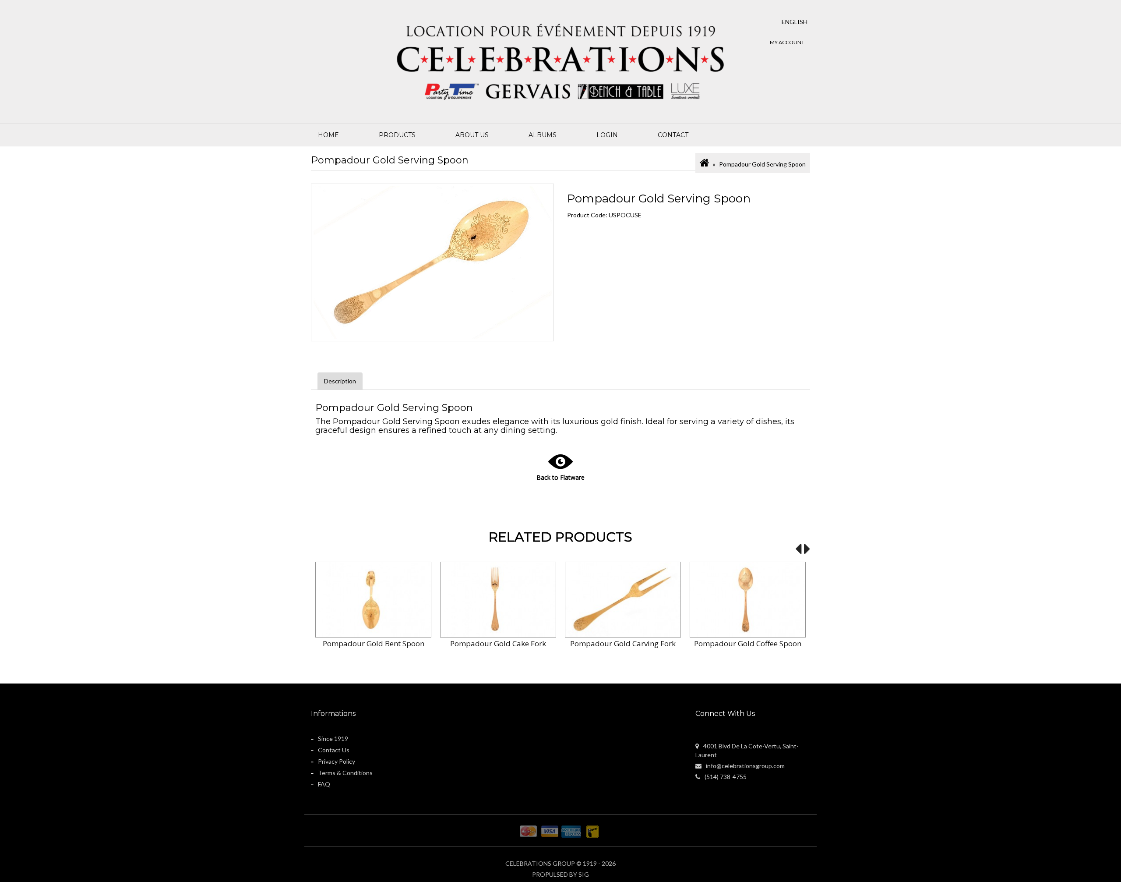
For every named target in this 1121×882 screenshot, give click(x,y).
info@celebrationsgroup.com (745, 765)
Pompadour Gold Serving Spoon (762, 164)
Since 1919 (333, 738)
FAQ (324, 784)
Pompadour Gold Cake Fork (498, 643)
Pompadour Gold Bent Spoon (373, 643)
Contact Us (333, 750)
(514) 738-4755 (726, 776)
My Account (787, 42)
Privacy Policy (336, 761)
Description (340, 381)
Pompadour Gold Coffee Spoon (747, 643)
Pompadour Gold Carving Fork (623, 643)
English (794, 21)
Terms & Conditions (345, 772)
